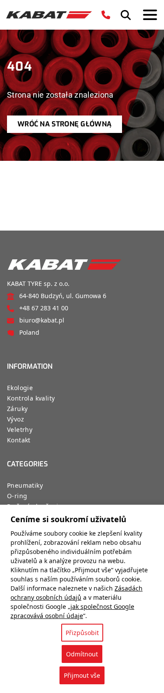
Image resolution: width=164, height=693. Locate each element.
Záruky (17, 408)
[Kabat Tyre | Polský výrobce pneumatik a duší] (49, 14)
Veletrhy (19, 429)
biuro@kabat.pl (41, 320)
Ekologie (20, 388)
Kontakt (19, 440)
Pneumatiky (25, 485)
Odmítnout (82, 654)
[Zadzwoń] (105, 14)
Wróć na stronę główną (64, 124)
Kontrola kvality (31, 398)
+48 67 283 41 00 (43, 308)
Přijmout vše (82, 675)
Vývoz (15, 419)
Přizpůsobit (82, 632)
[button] (126, 15)
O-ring (17, 496)
